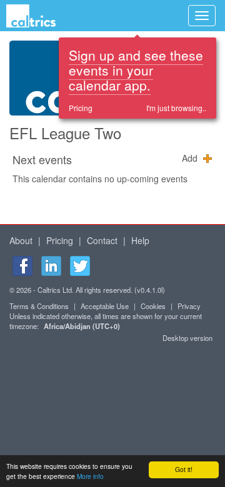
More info (90, 476)
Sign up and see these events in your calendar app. (136, 70)
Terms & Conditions (39, 306)
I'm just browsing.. (176, 107)
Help (140, 240)
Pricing (80, 107)
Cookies (153, 306)
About (20, 240)
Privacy (189, 306)
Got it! (183, 469)
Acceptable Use (105, 306)
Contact (102, 240)
